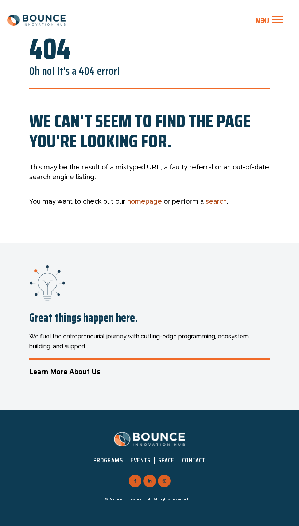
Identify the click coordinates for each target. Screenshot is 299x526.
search (216, 201)
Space (166, 460)
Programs (108, 460)
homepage (144, 201)
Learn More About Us (64, 371)
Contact (194, 460)
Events (141, 460)
